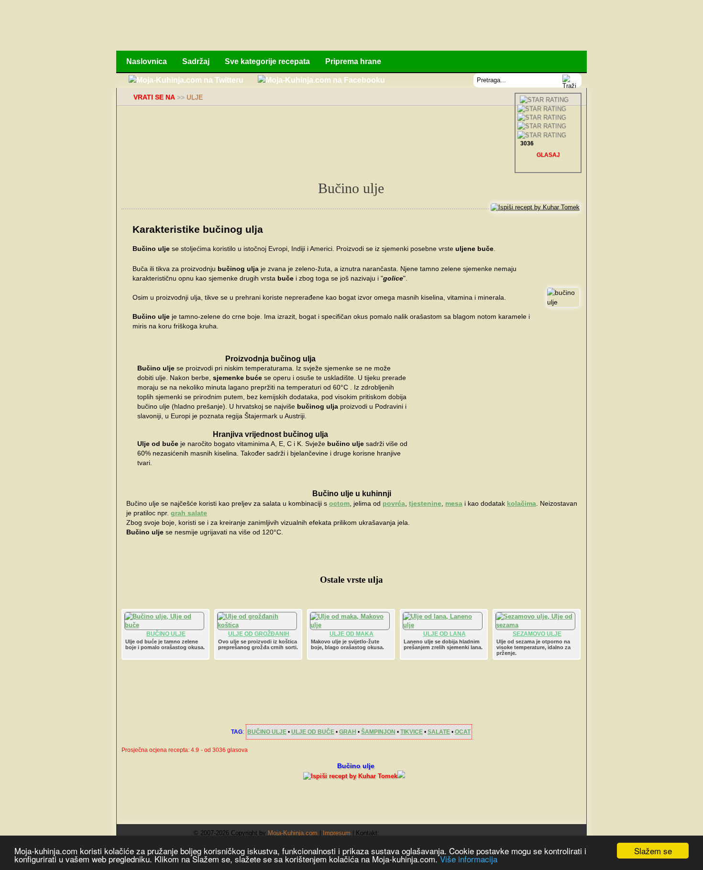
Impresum (337, 833)
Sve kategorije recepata (267, 61)
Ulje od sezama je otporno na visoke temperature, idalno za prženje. (533, 647)
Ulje (195, 97)
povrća (394, 503)
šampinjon (378, 732)
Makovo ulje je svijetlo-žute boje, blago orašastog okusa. (347, 644)
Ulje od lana (444, 634)
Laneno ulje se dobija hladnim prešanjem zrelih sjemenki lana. (443, 644)
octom (339, 503)
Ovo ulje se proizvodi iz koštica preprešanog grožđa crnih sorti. (258, 644)
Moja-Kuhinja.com (293, 833)
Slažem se (653, 851)
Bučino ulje (166, 634)
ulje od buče (312, 732)
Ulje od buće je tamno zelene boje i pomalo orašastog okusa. (165, 644)
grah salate (189, 513)
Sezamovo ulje (537, 634)
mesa (453, 503)
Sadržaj (195, 61)
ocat (463, 732)
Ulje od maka (351, 634)
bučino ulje (266, 732)
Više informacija (468, 859)
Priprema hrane (353, 61)
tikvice (411, 732)
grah (347, 732)
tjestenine (425, 503)
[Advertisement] (412, 26)
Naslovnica (146, 61)
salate (439, 732)
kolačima (521, 503)
